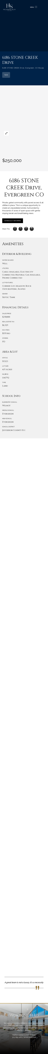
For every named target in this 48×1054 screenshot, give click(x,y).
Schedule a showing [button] (12, 221)
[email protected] (30, 1037)
